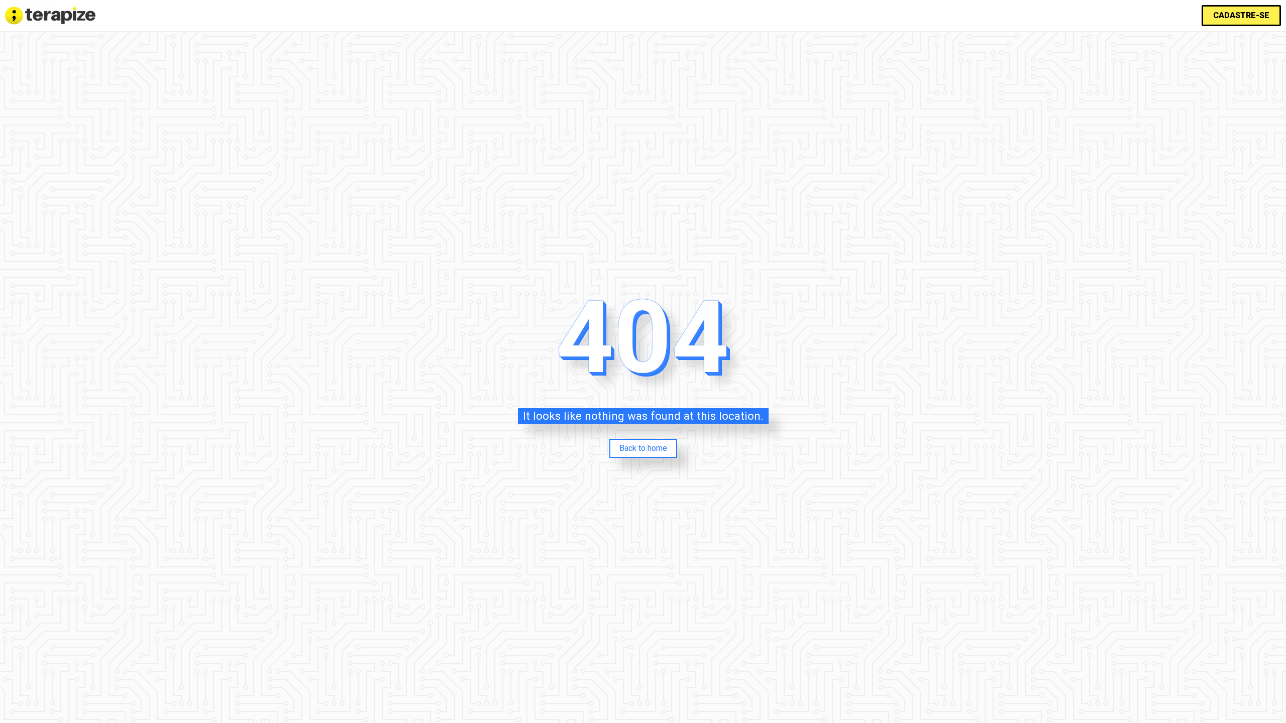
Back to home (643, 448)
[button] (1241, 15)
